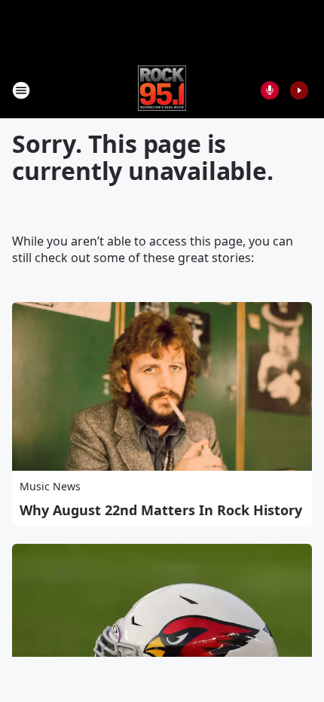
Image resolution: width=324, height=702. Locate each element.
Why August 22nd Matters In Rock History (161, 510)
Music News (50, 486)
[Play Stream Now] (299, 90)
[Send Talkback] (270, 90)
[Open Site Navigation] (21, 90)
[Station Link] (162, 90)
